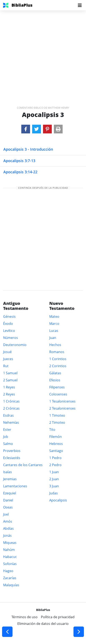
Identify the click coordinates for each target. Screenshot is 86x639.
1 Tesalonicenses (62, 401)
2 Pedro (55, 465)
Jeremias (10, 479)
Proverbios (11, 450)
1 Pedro (55, 458)
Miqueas (9, 542)
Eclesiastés (11, 458)
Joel (6, 514)
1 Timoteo (57, 415)
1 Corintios (57, 359)
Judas (53, 493)
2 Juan (54, 479)
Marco (54, 323)
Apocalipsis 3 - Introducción (28, 149)
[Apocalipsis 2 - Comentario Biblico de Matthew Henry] (7, 632)
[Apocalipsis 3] (25, 129)
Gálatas (55, 373)
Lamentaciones (15, 486)
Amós (7, 521)
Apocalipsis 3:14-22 (20, 171)
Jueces (8, 359)
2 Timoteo (57, 422)
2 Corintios (57, 366)
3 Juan (54, 486)
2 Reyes (9, 394)
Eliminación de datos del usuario (43, 623)
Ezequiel (9, 493)
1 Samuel (10, 373)
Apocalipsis (58, 500)
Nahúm (9, 549)
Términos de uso (24, 617)
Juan (52, 337)
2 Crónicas (11, 408)
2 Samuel (10, 380)
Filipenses (57, 387)
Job (5, 436)
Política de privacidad (58, 617)
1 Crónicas (11, 401)
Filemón (55, 436)
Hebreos (56, 443)
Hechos (55, 344)
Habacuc (10, 556)
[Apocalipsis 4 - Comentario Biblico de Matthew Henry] (78, 632)
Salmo (8, 443)
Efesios (54, 380)
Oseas (8, 507)
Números (10, 337)
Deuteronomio (15, 344)
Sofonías (10, 563)
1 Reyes (9, 387)
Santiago (56, 450)
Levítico (9, 330)
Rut (6, 366)
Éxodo (8, 323)
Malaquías (11, 585)
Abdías (8, 528)
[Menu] (80, 5)
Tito (52, 429)
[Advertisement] (43, 53)
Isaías (7, 472)
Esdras (8, 415)
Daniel (8, 500)
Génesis (9, 316)
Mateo (54, 316)
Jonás (7, 535)
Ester (7, 429)
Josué (7, 352)
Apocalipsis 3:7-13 (19, 160)
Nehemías (11, 422)
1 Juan (54, 472)
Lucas (53, 330)
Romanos (56, 352)
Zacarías (9, 578)
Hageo (8, 571)
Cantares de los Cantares (23, 465)
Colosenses (58, 394)
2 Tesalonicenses (62, 408)
